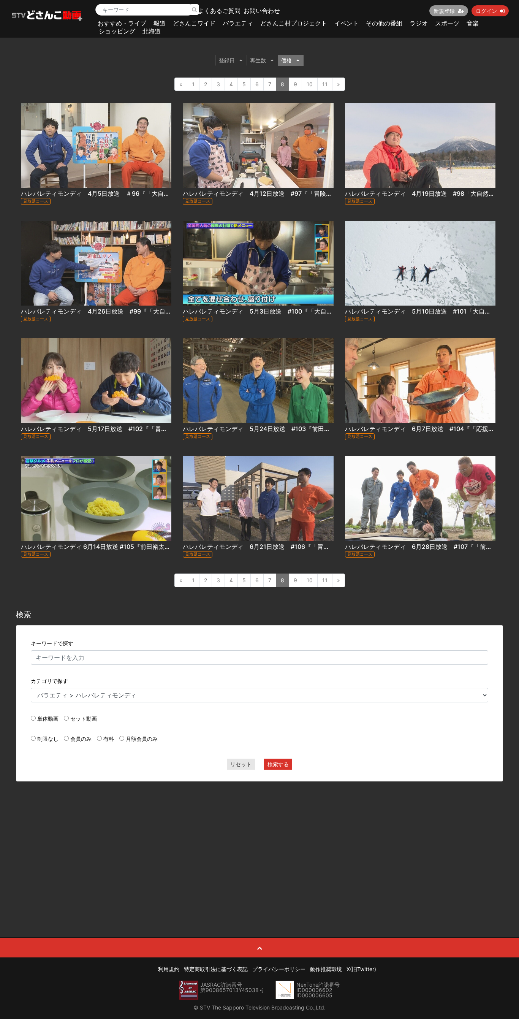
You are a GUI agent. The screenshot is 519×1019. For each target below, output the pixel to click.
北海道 (151, 31)
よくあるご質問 (219, 10)
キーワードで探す (52, 643)
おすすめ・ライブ (122, 23)
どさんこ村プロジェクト (293, 23)
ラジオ (419, 23)
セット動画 (83, 718)
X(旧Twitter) (361, 969)
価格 (286, 60)
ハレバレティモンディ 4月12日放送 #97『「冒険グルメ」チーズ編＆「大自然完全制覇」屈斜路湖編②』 (331, 193)
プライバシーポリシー (278, 969)
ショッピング (117, 31)
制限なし (48, 738)
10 (310, 84)
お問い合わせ (262, 10)
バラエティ (238, 23)
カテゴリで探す (49, 681)
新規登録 (444, 11)
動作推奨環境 (326, 969)
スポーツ (447, 23)
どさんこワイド (194, 23)
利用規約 (168, 969)
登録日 (227, 60)
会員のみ (81, 738)
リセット (241, 764)
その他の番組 (384, 23)
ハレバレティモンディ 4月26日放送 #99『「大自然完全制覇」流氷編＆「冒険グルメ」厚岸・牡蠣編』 (166, 311)
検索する (278, 764)
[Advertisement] (259, 842)
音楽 (473, 23)
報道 (159, 23)
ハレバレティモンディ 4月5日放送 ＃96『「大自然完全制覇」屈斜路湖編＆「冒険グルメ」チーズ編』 (165, 193)
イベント (346, 23)
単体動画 (48, 718)
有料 (108, 738)
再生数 (258, 60)
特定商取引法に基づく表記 (216, 969)
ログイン (486, 11)
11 (325, 84)
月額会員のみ (142, 738)
